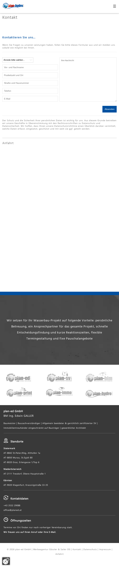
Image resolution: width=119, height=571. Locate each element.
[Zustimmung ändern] (6, 561)
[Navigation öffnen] (113, 6)
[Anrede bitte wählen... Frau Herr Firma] (17, 60)
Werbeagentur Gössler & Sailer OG (52, 549)
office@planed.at (13, 509)
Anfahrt (59, 553)
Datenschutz (90, 549)
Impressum (105, 549)
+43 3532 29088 (12, 505)
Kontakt (77, 549)
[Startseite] (12, 6)
